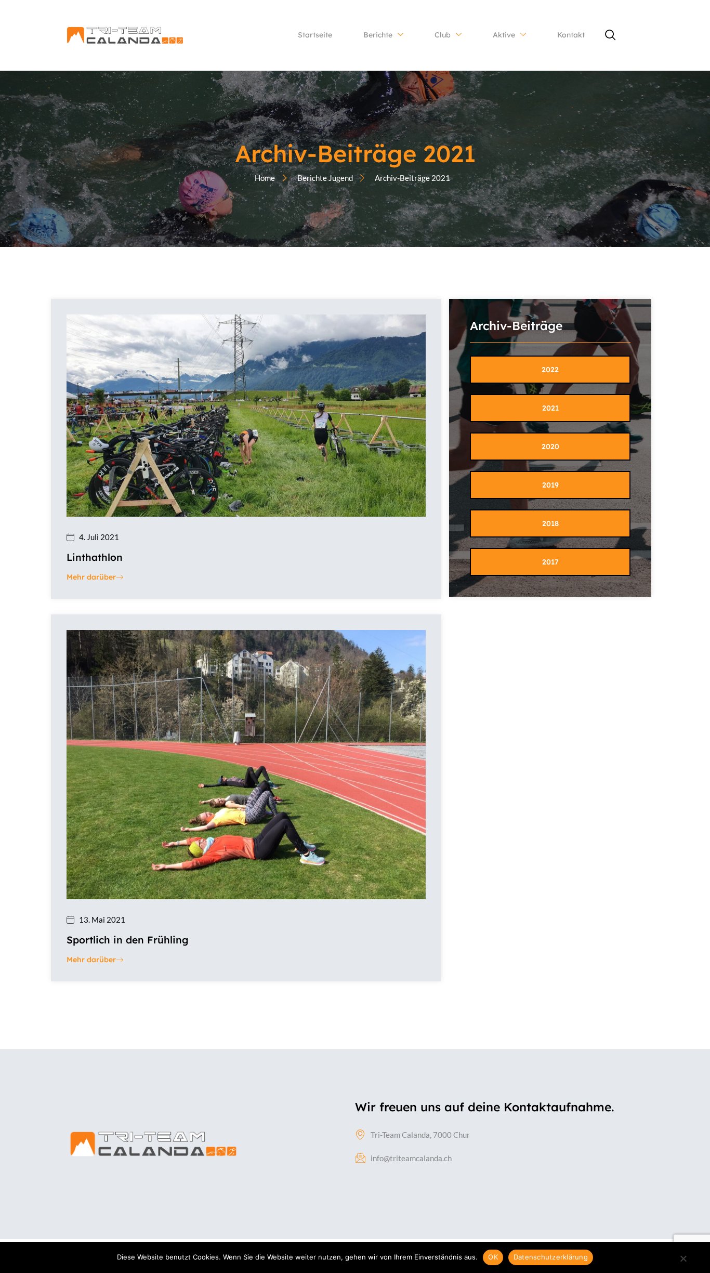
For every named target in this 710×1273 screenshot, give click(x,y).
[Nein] (683, 1262)
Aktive (504, 35)
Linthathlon (95, 557)
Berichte (377, 35)
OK (493, 1257)
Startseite (315, 35)
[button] (610, 35)
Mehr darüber (91, 577)
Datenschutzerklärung (551, 1257)
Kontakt (571, 35)
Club (443, 35)
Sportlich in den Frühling (127, 940)
